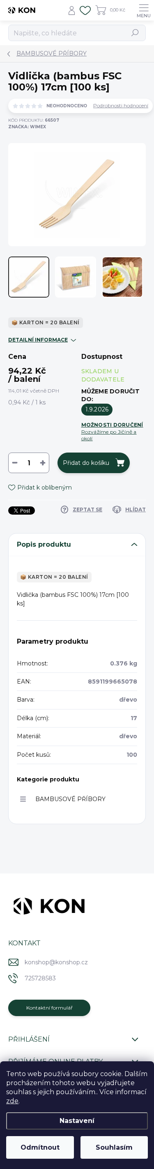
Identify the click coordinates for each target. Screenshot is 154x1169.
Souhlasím (114, 1147)
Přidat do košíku (86, 463)
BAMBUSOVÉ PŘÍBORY (70, 799)
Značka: (27, 126)
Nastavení (77, 1121)
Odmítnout (40, 1147)
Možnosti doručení (112, 431)
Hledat (135, 33)
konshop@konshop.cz (56, 962)
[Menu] (143, 10)
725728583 (40, 978)
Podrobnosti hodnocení (120, 106)
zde (12, 1101)
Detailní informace (38, 340)
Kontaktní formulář (49, 1008)
